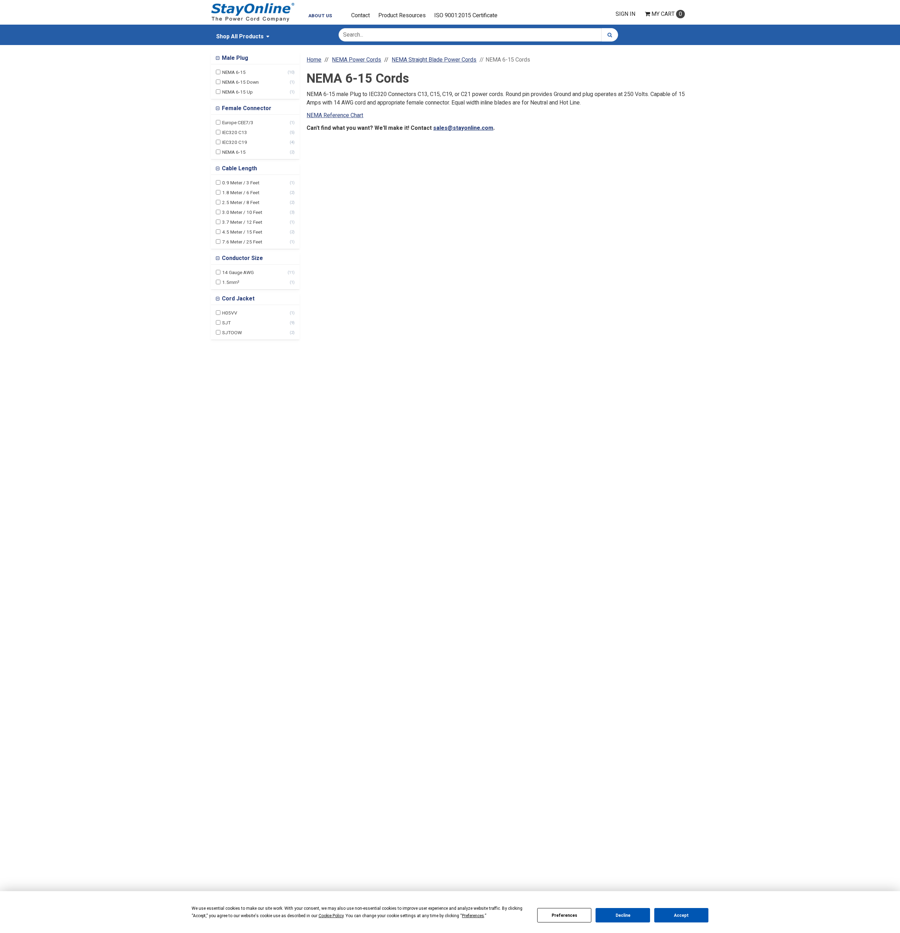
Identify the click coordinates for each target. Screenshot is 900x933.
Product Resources (402, 15)
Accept (681, 915)
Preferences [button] (473, 915)
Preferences (564, 915)
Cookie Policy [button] (331, 915)
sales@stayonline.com (463, 128)
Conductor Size (241, 258)
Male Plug (234, 58)
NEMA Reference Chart (335, 115)
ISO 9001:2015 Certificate (465, 15)
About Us (320, 15)
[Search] (610, 35)
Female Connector (245, 108)
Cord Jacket (237, 298)
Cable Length (238, 168)
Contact (360, 15)
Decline (623, 915)
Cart (666, 14)
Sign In (625, 14)
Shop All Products (240, 36)
